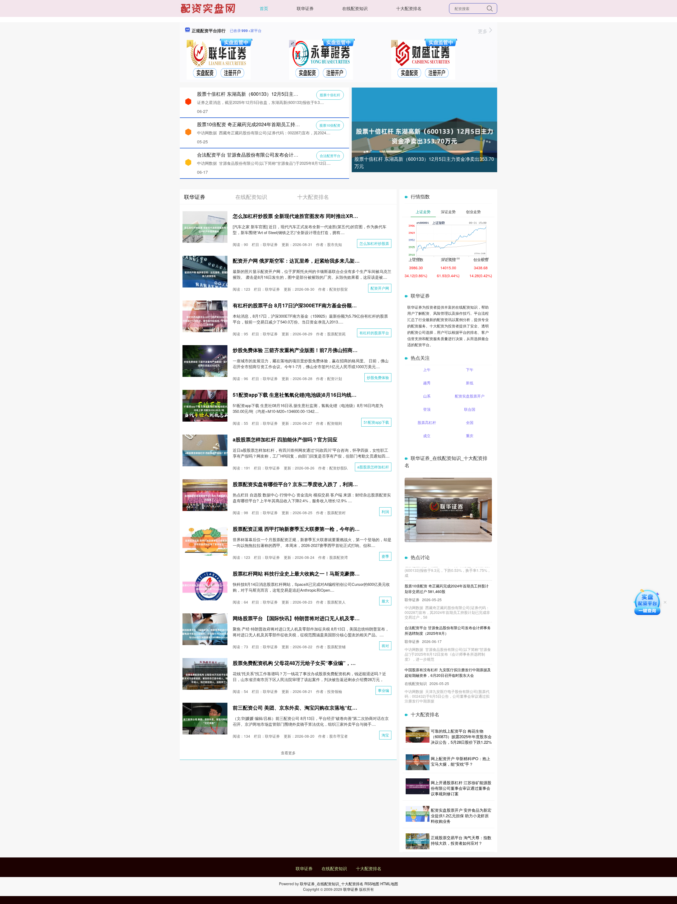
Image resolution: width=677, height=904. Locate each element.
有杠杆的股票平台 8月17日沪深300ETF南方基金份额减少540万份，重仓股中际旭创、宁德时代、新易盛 (349, 305)
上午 (427, 369)
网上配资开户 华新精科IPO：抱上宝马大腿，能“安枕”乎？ (460, 761)
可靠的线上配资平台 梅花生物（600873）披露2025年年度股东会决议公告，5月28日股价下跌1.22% (461, 736)
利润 (385, 511)
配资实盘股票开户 (469, 396)
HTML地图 (389, 883)
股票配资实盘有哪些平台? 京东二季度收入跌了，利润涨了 (298, 484)
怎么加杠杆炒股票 (374, 243)
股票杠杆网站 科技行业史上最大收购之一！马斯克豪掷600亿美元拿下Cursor (319, 573)
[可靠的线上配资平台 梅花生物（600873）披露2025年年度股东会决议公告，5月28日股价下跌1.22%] (417, 736)
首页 (264, 8)
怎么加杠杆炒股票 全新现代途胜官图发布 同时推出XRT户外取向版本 (309, 216)
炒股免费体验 (378, 377)
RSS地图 (371, 883)
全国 (469, 422)
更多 (483, 31)
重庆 (469, 435)
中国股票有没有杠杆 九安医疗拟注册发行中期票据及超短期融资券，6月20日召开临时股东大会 (448, 660)
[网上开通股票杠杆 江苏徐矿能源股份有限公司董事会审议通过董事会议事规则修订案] (417, 788)
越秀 (427, 382)
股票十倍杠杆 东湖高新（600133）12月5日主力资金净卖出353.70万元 (424, 162)
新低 (469, 382)
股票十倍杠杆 (330, 94)
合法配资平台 (330, 155)
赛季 (385, 556)
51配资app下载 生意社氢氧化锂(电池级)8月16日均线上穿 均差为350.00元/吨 (319, 394)
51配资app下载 (376, 422)
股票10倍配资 (329, 125)
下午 (469, 369)
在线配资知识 (355, 8)
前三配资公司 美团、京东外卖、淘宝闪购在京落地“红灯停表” (301, 707)
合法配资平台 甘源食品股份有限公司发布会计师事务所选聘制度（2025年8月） (280, 154)
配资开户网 (379, 288)
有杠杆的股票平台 (374, 332)
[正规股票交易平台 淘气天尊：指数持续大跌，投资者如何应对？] (417, 841)
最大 (385, 601)
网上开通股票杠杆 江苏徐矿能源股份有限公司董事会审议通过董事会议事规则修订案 (461, 788)
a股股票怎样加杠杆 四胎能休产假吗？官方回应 (285, 439)
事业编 (383, 690)
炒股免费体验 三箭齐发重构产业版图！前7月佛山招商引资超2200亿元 (311, 350)
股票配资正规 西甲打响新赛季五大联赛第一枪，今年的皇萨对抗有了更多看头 (319, 528)
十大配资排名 (409, 8)
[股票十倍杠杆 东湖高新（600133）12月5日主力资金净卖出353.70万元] (424, 135)
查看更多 (288, 752)
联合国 (469, 409)
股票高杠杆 (427, 422)
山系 (427, 396)
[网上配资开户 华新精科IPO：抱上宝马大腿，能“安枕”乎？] (417, 762)
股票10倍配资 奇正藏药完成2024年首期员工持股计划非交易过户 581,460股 (276, 124)
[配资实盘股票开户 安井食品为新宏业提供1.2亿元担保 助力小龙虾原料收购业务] (417, 815)
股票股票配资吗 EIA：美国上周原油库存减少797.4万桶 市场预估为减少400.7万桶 (448, 702)
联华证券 (305, 8)
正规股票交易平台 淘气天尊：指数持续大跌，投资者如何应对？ (461, 840)
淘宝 (385, 735)
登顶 (427, 409)
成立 (427, 435)
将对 (385, 645)
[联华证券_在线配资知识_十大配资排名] (208, 8)
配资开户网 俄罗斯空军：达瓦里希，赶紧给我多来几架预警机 (301, 260)
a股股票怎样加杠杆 (373, 466)
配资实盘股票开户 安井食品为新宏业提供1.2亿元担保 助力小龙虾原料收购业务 (461, 815)
